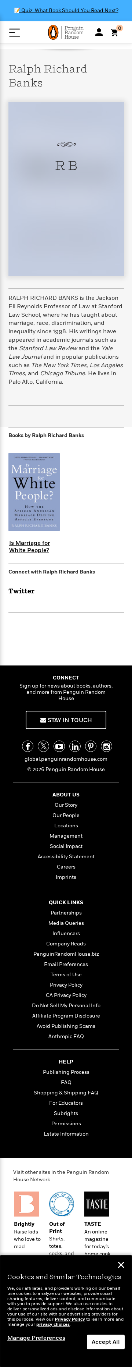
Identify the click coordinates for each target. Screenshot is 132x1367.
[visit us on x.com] (43, 746)
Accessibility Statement (66, 856)
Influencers (66, 933)
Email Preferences (66, 964)
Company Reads (66, 943)
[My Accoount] (99, 32)
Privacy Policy (66, 984)
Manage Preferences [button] (36, 1338)
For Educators (66, 1103)
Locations (66, 825)
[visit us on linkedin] (75, 746)
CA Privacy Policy (66, 995)
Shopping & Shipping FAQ (66, 1092)
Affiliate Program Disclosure (66, 1015)
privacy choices (53, 1324)
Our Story (66, 805)
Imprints (66, 877)
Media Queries (66, 923)
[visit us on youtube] (59, 746)
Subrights (66, 1113)
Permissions (66, 1123)
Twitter (21, 591)
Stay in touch (69, 720)
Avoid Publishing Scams (66, 1026)
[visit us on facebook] (27, 746)
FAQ (66, 1082)
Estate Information (66, 1133)
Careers (66, 866)
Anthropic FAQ (66, 1036)
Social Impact (66, 846)
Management (66, 835)
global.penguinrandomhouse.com (66, 759)
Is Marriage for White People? (29, 546)
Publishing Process (66, 1072)
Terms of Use (66, 974)
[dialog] (66, 1311)
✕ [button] (121, 1266)
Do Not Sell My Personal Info (66, 1005)
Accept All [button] (106, 1342)
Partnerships (66, 912)
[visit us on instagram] (106, 746)
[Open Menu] (14, 32)
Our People (66, 815)
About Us (66, 794)
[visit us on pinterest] (90, 746)
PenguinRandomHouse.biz (66, 954)
